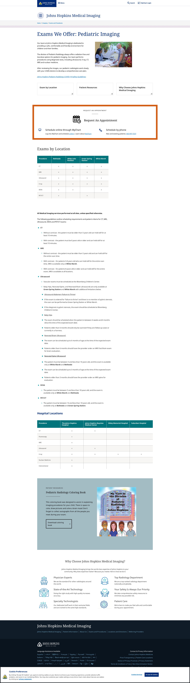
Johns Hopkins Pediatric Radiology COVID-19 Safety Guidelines (61, 77)
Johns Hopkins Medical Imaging (73, 15)
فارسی (62, 664)
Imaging (45, 23)
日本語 (39, 660)
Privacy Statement (146, 661)
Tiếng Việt (48, 657)
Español (40, 654)
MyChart (88, 134)
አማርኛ (48, 654)
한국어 (46, 660)
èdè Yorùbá (86, 657)
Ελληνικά (90, 660)
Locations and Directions (117, 632)
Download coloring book (56, 523)
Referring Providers (136, 632)
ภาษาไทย (48, 664)
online (71, 134)
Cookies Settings (136, 674)
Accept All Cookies (152, 674)
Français (64, 654)
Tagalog (73, 654)
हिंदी (68, 663)
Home (39, 23)
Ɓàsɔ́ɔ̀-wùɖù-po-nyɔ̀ (62, 657)
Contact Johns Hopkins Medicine (141, 654)
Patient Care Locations (144, 658)
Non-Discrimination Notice (142, 664)
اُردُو (56, 664)
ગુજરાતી (40, 664)
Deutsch (74, 660)
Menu (61, 4)
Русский (81, 654)
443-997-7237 (131, 134)
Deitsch (75, 664)
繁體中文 (55, 654)
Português (90, 654)
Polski (82, 660)
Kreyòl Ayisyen (56, 660)
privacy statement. (25, 679)
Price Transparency (127, 658)
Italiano (40, 657)
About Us (83, 632)
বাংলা (94, 657)
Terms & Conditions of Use (121, 664)
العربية (67, 660)
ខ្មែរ (81, 664)
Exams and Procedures (56, 23)
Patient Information (70, 632)
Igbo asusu (75, 657)
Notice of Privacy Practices (128, 661)
